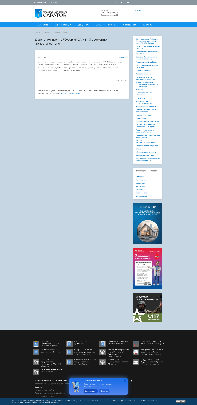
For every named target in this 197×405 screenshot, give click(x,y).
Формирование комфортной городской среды (148, 160)
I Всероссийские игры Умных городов (148, 47)
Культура (139, 90)
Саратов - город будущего (147, 146)
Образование (141, 118)
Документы (83, 25)
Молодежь (140, 98)
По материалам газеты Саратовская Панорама (145, 126)
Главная (38, 33)
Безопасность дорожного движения (146, 53)
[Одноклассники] (127, 380)
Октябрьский (141, 193)
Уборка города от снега (146, 152)
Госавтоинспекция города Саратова (147, 66)
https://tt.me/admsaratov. (71, 93)
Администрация (63, 25)
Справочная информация (45, 2)
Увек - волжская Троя (145, 155)
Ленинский (140, 190)
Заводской (140, 183)
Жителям (137, 10)
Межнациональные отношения (144, 94)
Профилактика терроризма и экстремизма (148, 136)
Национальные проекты (146, 106)
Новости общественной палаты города (146, 111)
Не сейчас (104, 391)
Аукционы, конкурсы (106, 25)
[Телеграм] (131, 380)
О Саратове (42, 25)
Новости (47, 33)
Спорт (138, 149)
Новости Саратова (61, 33)
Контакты (147, 25)
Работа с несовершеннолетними (146, 141)
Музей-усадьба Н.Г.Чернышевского (144, 102)
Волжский (140, 177)
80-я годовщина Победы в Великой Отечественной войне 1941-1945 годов (147, 41)
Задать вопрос (90, 391)
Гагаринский (141, 180)
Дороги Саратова (143, 71)
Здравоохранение (143, 74)
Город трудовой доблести (146, 62)
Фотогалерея (129, 25)
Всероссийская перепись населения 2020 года (146, 58)
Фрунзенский (141, 196)
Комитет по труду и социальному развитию (145, 78)
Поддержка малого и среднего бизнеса (145, 131)
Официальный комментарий (147, 121)
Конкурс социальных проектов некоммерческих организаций (147, 84)
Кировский (140, 186)
